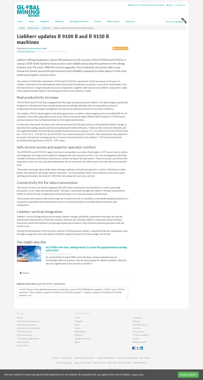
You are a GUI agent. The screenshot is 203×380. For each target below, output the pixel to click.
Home (20, 21)
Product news (22, 345)
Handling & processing (26, 325)
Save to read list (121, 48)
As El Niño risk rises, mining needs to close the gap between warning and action (86, 249)
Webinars (59, 21)
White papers (113, 21)
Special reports (23, 342)
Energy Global (66, 358)
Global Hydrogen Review (84, 358)
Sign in (171, 5)
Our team (137, 328)
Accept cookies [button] (188, 374)
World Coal (112, 363)
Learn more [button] (138, 374)
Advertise (130, 21)
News (77, 325)
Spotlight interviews (79, 21)
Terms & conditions (141, 335)
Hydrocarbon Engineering (127, 358)
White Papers (80, 331)
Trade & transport (24, 331)
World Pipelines (140, 363)
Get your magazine (174, 21)
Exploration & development (28, 321)
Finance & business (25, 335)
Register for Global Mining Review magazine (147, 5)
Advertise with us (140, 325)
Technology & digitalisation (28, 338)
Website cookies (139, 342)
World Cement (99, 363)
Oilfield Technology (64, 363)
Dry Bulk (55, 358)
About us (136, 321)
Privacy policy (138, 331)
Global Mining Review (26, 51)
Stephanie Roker (34, 48)
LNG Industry (145, 358)
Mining (19, 318)
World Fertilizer (125, 363)
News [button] (31, 21)
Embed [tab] (25, 273)
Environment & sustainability (28, 328)
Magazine (44, 21)
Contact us (181, 5)
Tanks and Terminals (82, 363)
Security (136, 338)
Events (98, 21)
